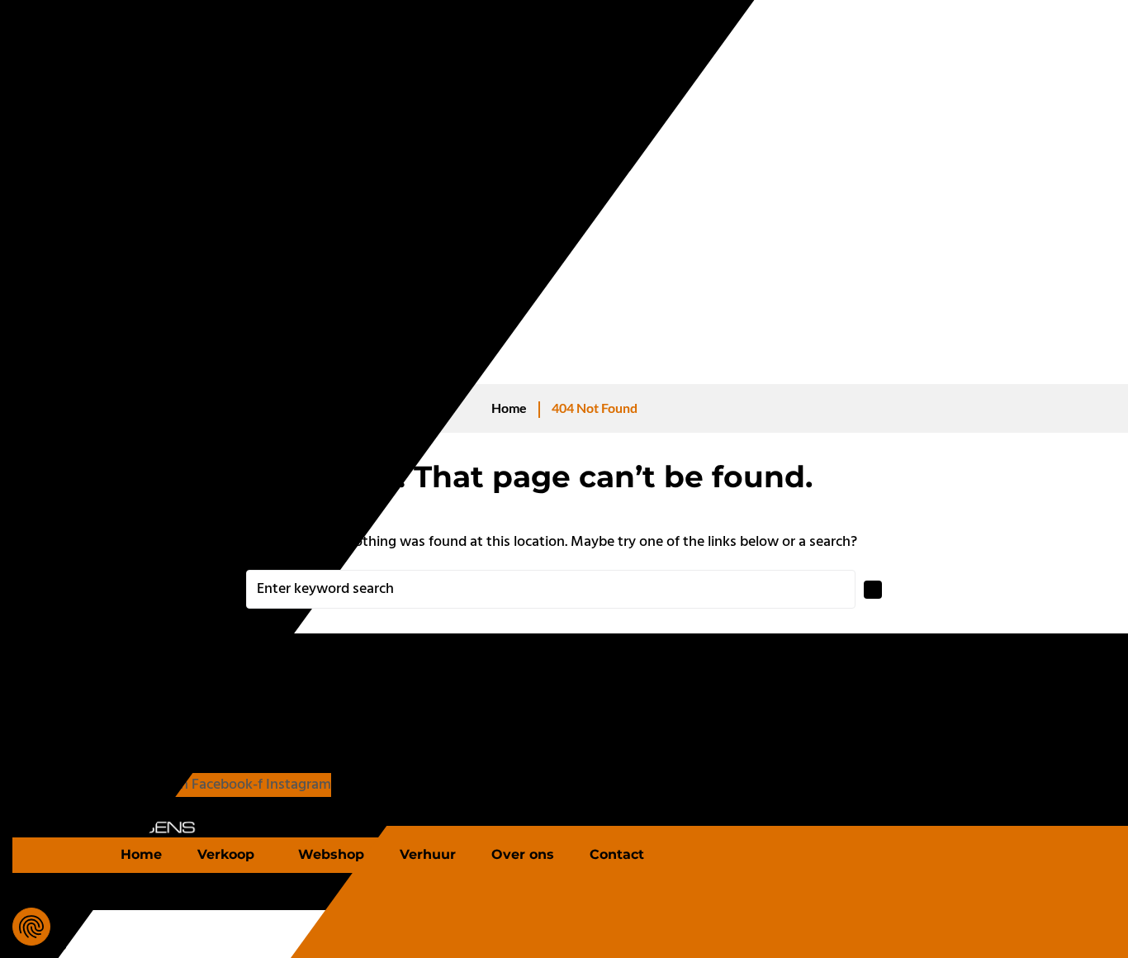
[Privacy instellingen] (31, 927)
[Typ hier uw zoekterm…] (62, 904)
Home (509, 407)
